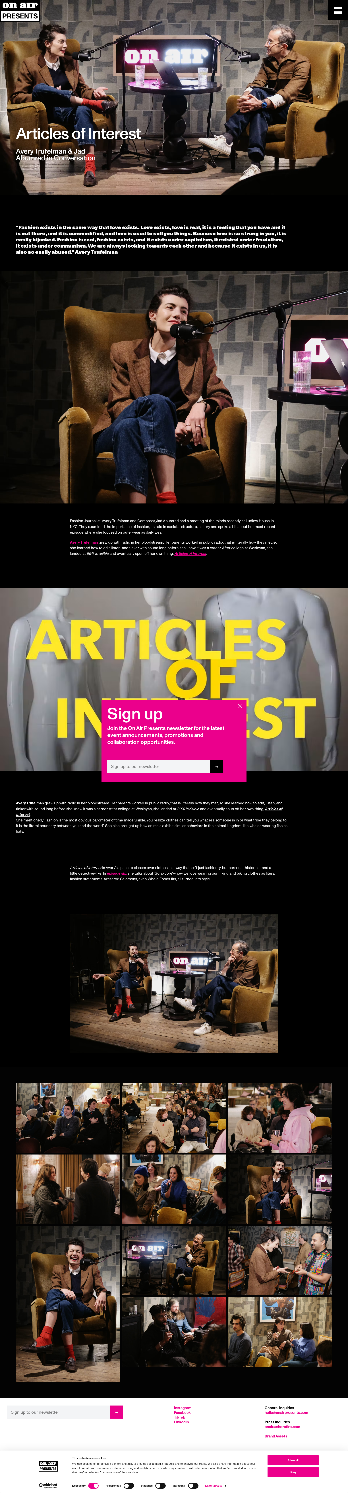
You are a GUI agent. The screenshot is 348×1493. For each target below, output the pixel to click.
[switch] (129, 1486)
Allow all (293, 1460)
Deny (293, 1472)
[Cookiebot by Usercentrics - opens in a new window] (48, 1486)
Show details (213, 1485)
